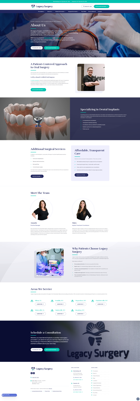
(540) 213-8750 (83, 1)
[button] (137, 398)
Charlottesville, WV (102, 300)
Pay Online (83, 11)
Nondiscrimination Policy (57, 391)
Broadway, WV (79, 310)
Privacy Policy (47, 391)
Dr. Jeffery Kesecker (35, 80)
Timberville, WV (60, 310)
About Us (49, 11)
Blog (94, 378)
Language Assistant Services (37, 391)
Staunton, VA (75, 1)
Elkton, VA (38, 300)
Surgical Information (73, 11)
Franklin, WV (59, 300)
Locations (95, 380)
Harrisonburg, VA (57, 1)
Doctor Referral (92, 11)
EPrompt (50, 388)
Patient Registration (97, 385)
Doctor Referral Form (97, 390)
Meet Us (94, 373)
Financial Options (96, 387)
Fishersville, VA (39, 310)
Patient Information (59, 11)
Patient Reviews (96, 375)
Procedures (41, 11)
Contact (100, 11)
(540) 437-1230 (66, 1)
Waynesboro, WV (80, 300)
